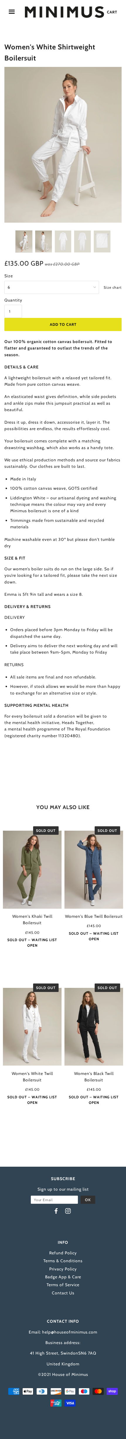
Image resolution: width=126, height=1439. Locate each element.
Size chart (113, 287)
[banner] (64, 12)
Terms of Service (63, 1284)
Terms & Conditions (63, 1260)
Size (8, 275)
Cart (112, 12)
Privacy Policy (63, 1269)
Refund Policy (63, 1253)
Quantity (13, 300)
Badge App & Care (63, 1276)
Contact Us (63, 1293)
